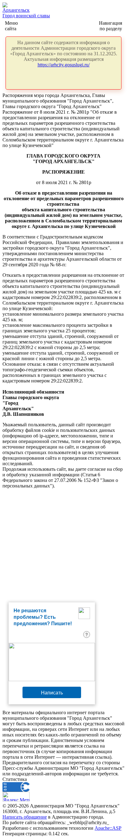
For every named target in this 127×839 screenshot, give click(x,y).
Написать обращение (24, 817)
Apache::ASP (108, 828)
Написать (52, 692)
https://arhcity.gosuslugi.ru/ (64, 64)
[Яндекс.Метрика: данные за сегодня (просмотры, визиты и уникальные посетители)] (16, 796)
